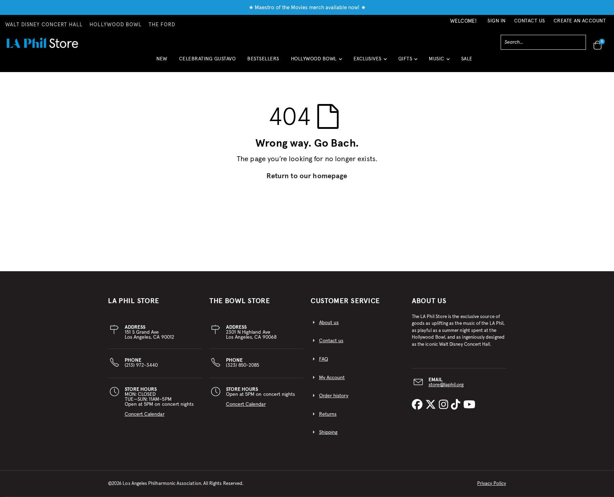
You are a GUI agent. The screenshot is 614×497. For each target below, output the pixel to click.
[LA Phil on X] (432, 405)
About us (329, 322)
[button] (316, 61)
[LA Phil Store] (42, 43)
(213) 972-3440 (141, 363)
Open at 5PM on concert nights (260, 397)
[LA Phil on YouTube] (469, 405)
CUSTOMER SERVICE (345, 301)
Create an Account (580, 20)
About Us (429, 301)
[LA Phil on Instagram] (445, 405)
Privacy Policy (491, 483)
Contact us (331, 340)
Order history (334, 395)
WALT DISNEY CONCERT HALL (44, 24)
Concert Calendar (145, 414)
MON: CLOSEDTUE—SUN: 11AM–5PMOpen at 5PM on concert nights (159, 402)
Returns (327, 414)
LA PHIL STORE (133, 301)
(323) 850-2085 (242, 363)
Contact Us (529, 20)
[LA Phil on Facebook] (418, 405)
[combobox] (543, 42)
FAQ (323, 359)
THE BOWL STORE (239, 301)
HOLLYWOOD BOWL (116, 24)
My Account (332, 377)
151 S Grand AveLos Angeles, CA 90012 (149, 332)
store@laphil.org (446, 384)
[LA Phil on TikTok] (457, 405)
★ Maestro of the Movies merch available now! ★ (307, 7)
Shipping (328, 432)
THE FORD (162, 24)
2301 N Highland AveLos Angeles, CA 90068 (251, 332)
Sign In (497, 20)
